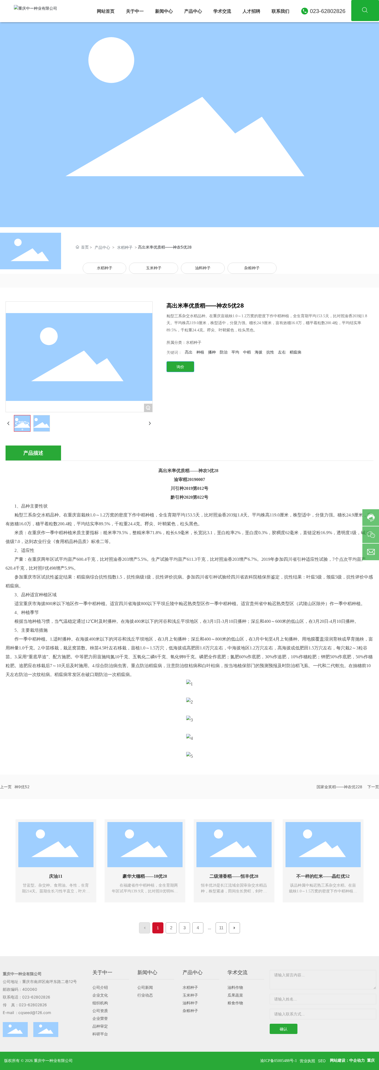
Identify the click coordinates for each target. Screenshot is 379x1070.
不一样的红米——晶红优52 (323, 876)
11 (221, 927)
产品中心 (102, 247)
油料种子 (203, 268)
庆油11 (55, 876)
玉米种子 (153, 268)
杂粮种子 (252, 268)
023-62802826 (327, 11)
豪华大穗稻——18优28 (145, 876)
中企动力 (357, 1060)
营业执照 (307, 1060)
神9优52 (21, 786)
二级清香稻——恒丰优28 (233, 876)
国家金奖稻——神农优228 (339, 786)
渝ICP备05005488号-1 (278, 1061)
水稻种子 (125, 247)
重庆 (371, 1060)
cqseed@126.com (36, 1012)
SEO (322, 1060)
